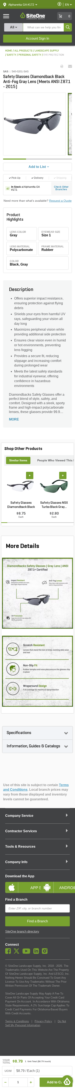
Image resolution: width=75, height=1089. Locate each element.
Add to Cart (56, 1082)
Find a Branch (16, 899)
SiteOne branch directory (22, 931)
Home (8, 50)
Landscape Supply (47, 50)
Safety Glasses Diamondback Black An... (21, 505)
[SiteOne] (33, 18)
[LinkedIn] (37, 952)
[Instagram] (46, 952)
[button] (21, 4)
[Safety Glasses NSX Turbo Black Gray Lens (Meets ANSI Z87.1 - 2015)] (54, 486)
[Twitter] (17, 952)
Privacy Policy (43, 1021)
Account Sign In (37, 38)
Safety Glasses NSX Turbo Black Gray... (54, 505)
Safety (11, 55)
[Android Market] (55, 884)
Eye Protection (54, 55)
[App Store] (19, 884)
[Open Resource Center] (67, 1081)
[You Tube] (27, 952)
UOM (8, 1071)
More (14, 419)
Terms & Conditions (17, 1021)
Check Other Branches (61, 188)
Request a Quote (60, 200)
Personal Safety (30, 55)
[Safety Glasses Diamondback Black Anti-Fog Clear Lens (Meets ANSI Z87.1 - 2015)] (20, 486)
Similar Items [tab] (18, 460)
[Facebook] (9, 952)
